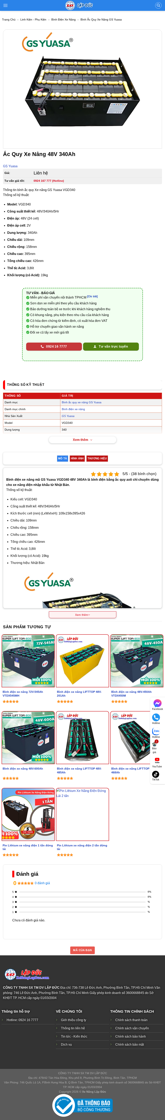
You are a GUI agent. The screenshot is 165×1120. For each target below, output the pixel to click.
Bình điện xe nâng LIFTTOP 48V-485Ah (79, 770)
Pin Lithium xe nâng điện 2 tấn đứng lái (82, 847)
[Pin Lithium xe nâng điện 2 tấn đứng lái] (82, 814)
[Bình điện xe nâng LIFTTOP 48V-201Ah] (82, 661)
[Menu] (5, 5)
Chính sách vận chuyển (132, 1028)
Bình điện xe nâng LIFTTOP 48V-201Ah (79, 693)
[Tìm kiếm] (158, 5)
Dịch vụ (66, 1044)
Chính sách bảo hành (130, 1036)
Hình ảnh (77, 458)
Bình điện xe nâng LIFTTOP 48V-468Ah (133, 770)
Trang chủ (8, 19)
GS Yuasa (10, 166)
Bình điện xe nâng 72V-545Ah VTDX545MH (23, 693)
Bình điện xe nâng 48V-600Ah (23, 768)
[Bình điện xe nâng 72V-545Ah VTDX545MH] (28, 661)
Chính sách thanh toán (131, 1020)
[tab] (62, 458)
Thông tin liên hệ (73, 1028)
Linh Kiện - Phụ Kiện (33, 19)
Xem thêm (80, 439)
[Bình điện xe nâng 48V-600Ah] (28, 737)
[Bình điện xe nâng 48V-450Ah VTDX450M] (137, 661)
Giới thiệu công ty (73, 1020)
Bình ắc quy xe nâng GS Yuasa (101, 19)
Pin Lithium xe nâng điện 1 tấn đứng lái (28, 847)
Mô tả (62, 458)
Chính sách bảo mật (129, 1044)
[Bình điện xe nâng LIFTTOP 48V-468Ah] (137, 737)
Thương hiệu (97, 458)
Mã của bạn (82, 950)
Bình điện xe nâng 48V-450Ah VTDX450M (131, 693)
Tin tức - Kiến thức (74, 1036)
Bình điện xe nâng (63, 19)
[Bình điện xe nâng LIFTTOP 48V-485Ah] (82, 737)
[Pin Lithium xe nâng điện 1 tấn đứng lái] (28, 814)
